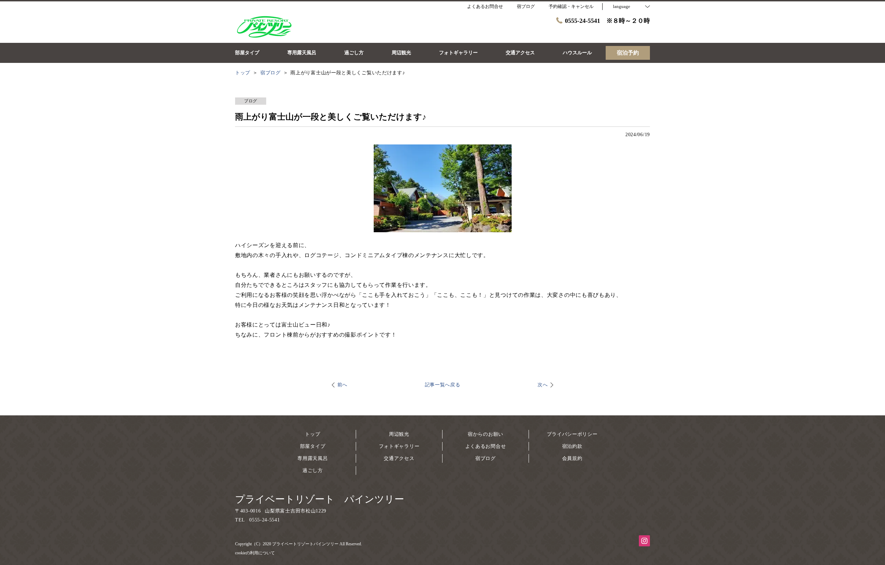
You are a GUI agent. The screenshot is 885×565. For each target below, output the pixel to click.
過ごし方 (312, 470)
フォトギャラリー (399, 446)
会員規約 (572, 458)
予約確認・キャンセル (571, 6)
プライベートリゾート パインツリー (319, 499)
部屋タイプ (313, 446)
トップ (312, 434)
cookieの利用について (255, 552)
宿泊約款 (572, 446)
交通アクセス (399, 458)
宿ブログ (485, 458)
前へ (342, 384)
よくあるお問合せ (485, 446)
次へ (543, 384)
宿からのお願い (485, 434)
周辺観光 (399, 434)
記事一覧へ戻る (442, 384)
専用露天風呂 (312, 458)
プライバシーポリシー (572, 434)
